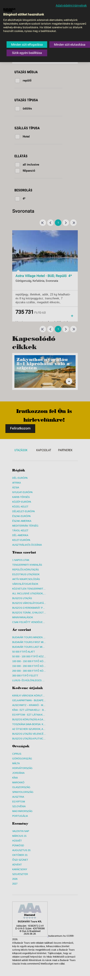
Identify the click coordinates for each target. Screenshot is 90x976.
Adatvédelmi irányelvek (71, 5)
